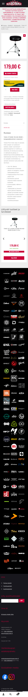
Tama (11, 114)
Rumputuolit (17, 25)
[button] (24, 35)
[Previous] (4, 238)
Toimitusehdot (7, 586)
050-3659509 (8, 631)
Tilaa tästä (14, 90)
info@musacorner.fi (7, 633)
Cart (16, 693)
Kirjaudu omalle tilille (7, 614)
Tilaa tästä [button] (14, 258)
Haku (10, 694)
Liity (21, 600)
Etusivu (5, 25)
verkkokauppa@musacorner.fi (10, 658)
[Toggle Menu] (3, 3)
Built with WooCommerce (8, 690)
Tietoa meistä (7, 583)
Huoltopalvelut (7, 589)
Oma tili (3, 694)
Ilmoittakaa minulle (9, 107)
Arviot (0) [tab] (7, 127)
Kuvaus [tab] (6, 123)
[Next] (24, 238)
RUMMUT (10, 25)
